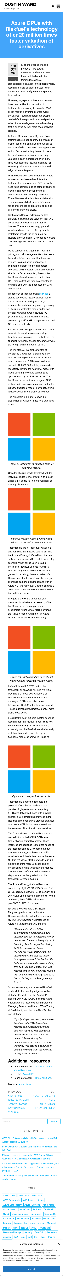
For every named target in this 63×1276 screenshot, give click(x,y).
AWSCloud (37, 1195)
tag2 (23, 1236)
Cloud (6, 1213)
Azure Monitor (10, 1209)
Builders (37, 1209)
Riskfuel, (43, 293)
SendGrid (39, 1232)
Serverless (52, 1232)
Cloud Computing (19, 1213)
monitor (6, 1227)
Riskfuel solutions (42, 1078)
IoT (53, 1218)
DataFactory (23, 1218)
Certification (49, 1209)
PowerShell (44, 1227)
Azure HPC (28, 1074)
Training (51, 1236)
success (7, 1236)
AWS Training (28, 1200)
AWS (13, 1195)
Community (36, 1213)
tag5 (43, 1236)
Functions (36, 1218)
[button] (58, 1243)
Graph (46, 1218)
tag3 (30, 1236)
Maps (32, 1223)
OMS (33, 1227)
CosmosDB (9, 1218)
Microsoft (51, 1223)
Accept (31, 1269)
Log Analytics (20, 1223)
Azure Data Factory (12, 1204)
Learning (7, 1223)
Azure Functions (32, 1204)
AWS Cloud (23, 1195)
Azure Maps (48, 1204)
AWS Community (11, 1200)
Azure (21, 1084)
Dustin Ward (20, 4)
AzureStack (25, 1209)
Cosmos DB (50, 1213)
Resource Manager (12, 1232)
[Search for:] (31, 1121)
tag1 (16, 1236)
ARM (5, 1195)
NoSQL (24, 1227)
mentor (41, 1223)
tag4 (36, 1236)
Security (28, 1232)
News (28, 1084)
